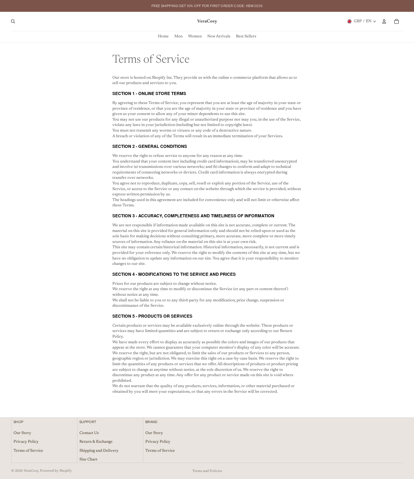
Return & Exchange (96, 442)
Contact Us (89, 433)
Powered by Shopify (56, 471)
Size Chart (88, 460)
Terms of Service (28, 451)
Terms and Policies (207, 471)
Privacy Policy (26, 442)
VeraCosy (31, 471)
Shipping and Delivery (99, 451)
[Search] (13, 21)
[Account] (384, 21)
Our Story (22, 433)
